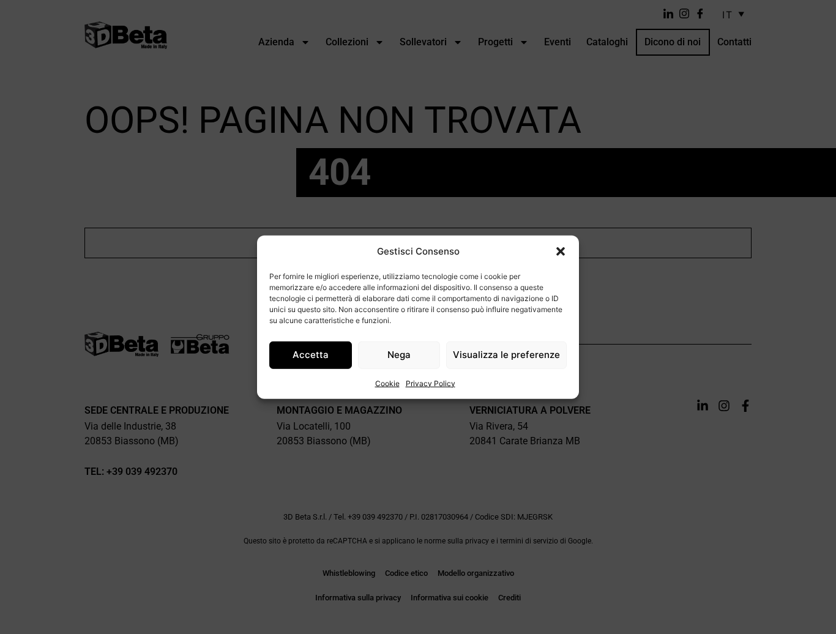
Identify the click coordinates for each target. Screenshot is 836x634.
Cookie (387, 382)
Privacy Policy (430, 382)
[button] (560, 251)
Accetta (311, 354)
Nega (399, 354)
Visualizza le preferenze (506, 354)
